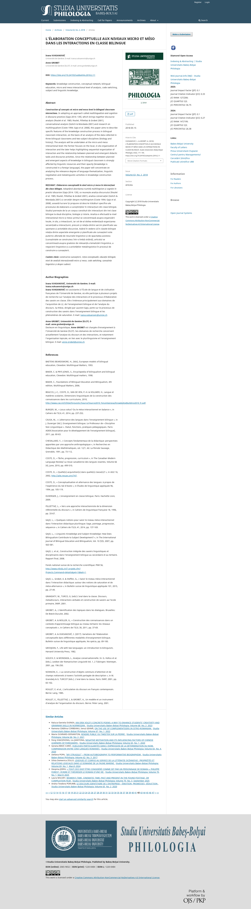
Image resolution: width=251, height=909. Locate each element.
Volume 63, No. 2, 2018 (75, 30)
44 (144, 792)
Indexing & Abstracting (81, 20)
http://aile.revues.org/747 (64, 475)
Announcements (125, 20)
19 (72, 792)
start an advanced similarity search (76, 799)
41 (136, 792)
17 (66, 792)
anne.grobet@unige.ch (73, 342)
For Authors (176, 183)
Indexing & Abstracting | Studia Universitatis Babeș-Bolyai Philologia (186, 65)
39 (130, 792)
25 (89, 792)
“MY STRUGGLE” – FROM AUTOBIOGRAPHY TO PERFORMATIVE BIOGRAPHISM (103, 754)
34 (115, 792)
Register (197, 2)
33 (112, 792)
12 (51, 792)
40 (133, 792)
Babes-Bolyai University (182, 143)
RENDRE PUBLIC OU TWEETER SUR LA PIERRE (103, 734)
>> (158, 792)
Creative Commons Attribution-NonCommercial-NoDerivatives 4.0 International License (143, 220)
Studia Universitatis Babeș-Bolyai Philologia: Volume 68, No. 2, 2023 (119, 725)
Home (48, 30)
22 (80, 792)
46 (150, 792)
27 (95, 792)
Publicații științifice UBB (182, 161)
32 (109, 792)
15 (60, 792)
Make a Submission (182, 34)
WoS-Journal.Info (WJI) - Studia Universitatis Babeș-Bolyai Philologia (185, 79)
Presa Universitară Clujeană (184, 151)
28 (98, 792)
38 (127, 792)
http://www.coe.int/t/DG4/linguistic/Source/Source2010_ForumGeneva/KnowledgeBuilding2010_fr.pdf (96, 403)
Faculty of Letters (179, 147)
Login (207, 2)
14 (57, 792)
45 (147, 792)
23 (83, 792)
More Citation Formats (137, 160)
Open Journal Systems (181, 213)
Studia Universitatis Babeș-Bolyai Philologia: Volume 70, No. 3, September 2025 (110, 780)
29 (101, 792)
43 (141, 792)
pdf (131, 114)
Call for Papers (105, 20)
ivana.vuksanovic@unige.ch (93, 315)
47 (153, 792)
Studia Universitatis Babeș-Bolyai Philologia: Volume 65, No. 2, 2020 (84, 786)
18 (69, 792)
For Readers (176, 179)
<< (47, 792)
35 (118, 792)
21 (77, 792)
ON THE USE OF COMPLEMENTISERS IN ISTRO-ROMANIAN (123, 728)
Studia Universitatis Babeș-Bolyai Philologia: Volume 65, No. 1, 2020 (112, 743)
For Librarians (176, 187)
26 (92, 792)
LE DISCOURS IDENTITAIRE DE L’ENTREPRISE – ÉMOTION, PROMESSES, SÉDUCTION (117, 783)
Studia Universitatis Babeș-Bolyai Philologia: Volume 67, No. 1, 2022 (105, 730)
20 (74, 792)
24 (86, 792)
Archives (141, 20)
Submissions (59, 20)
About (153, 20)
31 (106, 792)
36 (121, 792)
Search (204, 20)
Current (45, 20)
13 (54, 792)
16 (63, 792)
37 (124, 792)
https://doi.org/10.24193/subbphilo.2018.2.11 (73, 75)
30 (104, 792)
